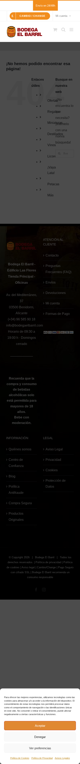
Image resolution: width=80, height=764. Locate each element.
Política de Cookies (19, 758)
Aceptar (40, 725)
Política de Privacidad (42, 758)
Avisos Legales (62, 758)
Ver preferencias (40, 748)
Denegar (40, 737)
